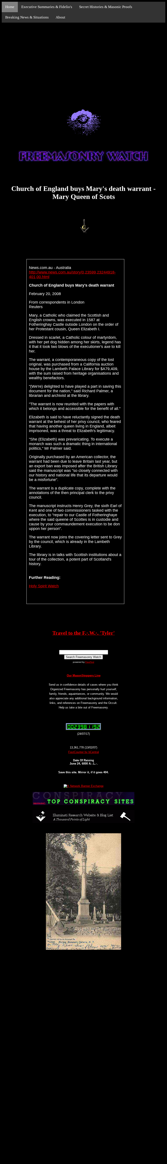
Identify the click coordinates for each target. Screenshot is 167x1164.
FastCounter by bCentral (83, 752)
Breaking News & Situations (27, 17)
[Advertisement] (83, 60)
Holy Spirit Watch (44, 586)
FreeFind (89, 662)
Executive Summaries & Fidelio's (46, 7)
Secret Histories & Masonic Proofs (105, 7)
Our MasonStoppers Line (83, 675)
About (60, 17)
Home (9, 7)
